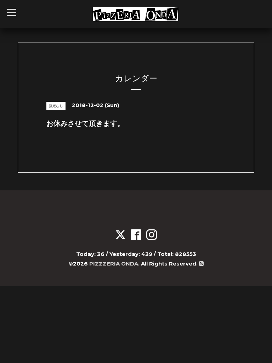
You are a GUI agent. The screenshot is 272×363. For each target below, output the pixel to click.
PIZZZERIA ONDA (113, 263)
